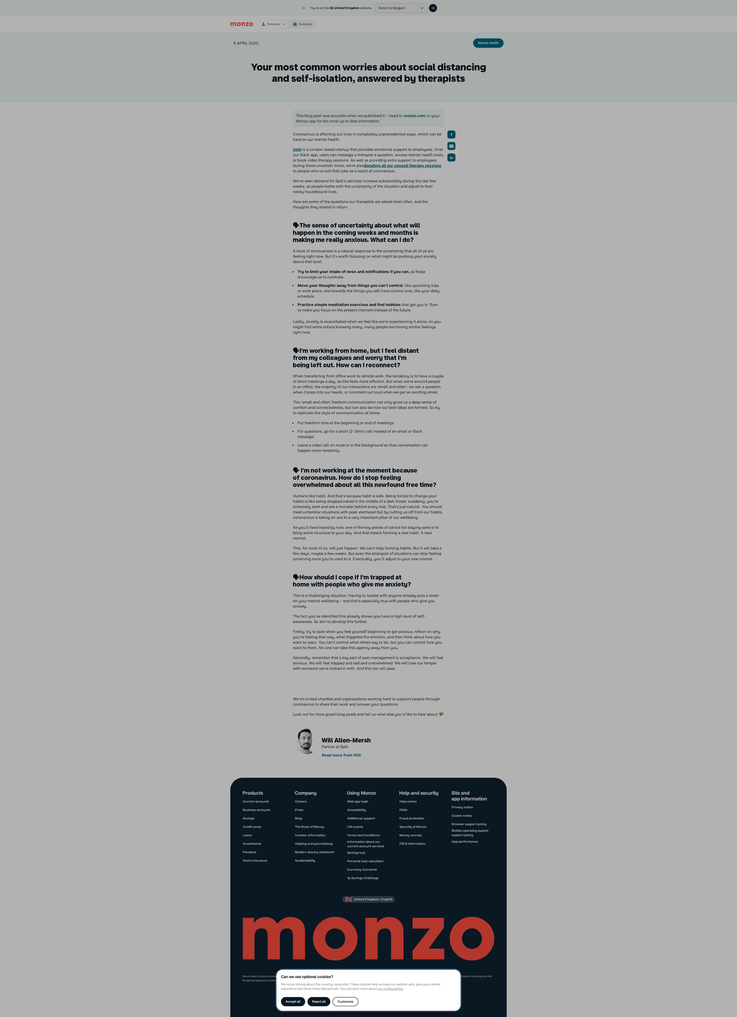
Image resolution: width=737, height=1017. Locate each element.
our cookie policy (390, 989)
